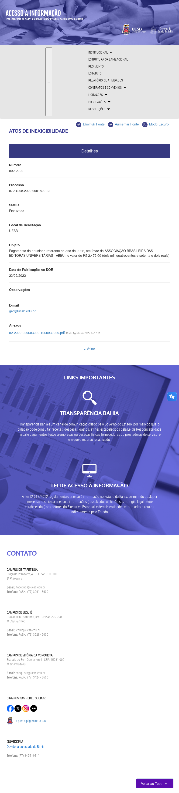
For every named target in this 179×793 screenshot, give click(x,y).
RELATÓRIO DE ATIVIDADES (105, 80)
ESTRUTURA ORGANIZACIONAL (108, 59)
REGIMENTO (96, 66)
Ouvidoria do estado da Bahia (26, 746)
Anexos (15, 325)
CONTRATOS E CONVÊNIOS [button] (105, 87)
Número (15, 164)
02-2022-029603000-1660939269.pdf (37, 332)
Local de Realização (25, 225)
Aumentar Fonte (126, 124)
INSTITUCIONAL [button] (98, 52)
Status (14, 204)
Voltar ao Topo (152, 783)
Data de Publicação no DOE (31, 269)
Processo (16, 184)
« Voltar (89, 348)
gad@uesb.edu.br (22, 311)
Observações (19, 289)
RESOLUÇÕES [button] (97, 109)
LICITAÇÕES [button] (95, 94)
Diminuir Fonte (93, 124)
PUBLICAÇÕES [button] (97, 102)
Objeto (14, 245)
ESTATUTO (95, 73)
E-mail (14, 305)
